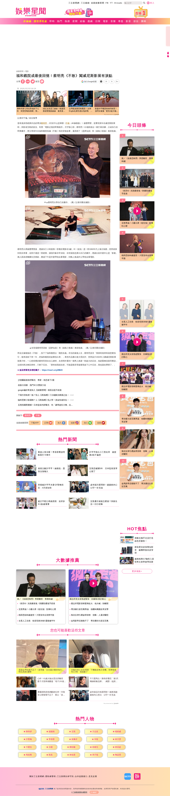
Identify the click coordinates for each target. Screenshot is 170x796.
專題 (121, 21)
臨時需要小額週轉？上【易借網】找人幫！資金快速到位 (42, 400)
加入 (60, 423)
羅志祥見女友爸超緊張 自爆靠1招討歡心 (88, 599)
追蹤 (73, 423)
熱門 (59, 21)
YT (111, 3)
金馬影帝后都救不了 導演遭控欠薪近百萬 (89, 621)
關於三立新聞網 (36, 776)
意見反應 (93, 776)
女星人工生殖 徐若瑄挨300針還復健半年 (37, 621)
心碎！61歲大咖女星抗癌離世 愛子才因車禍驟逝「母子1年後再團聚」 (51, 680)
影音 (128, 21)
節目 (136, 21)
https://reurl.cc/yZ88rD (52, 370)
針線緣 (28, 21)
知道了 (95, 792)
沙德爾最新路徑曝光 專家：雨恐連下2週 (36, 380)
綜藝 (82, 21)
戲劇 (90, 21)
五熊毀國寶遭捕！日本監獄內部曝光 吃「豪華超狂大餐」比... (45, 405)
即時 (52, 21)
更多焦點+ (137, 571)
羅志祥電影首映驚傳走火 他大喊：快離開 (89, 603)
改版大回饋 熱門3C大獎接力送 (32, 385)
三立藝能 (85, 3)
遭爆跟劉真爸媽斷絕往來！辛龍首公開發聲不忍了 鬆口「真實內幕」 (51, 693)
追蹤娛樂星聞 (97, 3)
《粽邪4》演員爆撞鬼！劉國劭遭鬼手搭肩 (37, 603)
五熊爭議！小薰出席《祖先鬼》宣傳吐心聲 (37, 609)
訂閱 (46, 423)
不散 (68, 123)
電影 (105, 21)
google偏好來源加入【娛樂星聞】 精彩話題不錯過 (40, 390)
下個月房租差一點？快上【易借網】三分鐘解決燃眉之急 (42, 395)
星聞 (75, 21)
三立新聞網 (73, 3)
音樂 (113, 21)
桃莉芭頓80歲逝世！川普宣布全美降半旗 (36, 615)
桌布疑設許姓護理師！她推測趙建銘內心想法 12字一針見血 (103, 693)
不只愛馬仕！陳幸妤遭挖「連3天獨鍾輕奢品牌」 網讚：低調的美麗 (104, 680)
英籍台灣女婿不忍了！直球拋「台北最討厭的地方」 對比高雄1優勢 (41, 671)
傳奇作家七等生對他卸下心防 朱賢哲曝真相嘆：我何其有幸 (28, 110)
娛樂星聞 (19, 71)
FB (107, 3)
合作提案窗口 (81, 776)
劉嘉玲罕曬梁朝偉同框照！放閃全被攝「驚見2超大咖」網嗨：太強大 (106, 110)
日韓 (98, 21)
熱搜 (67, 21)
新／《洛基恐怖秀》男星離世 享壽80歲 (35, 599)
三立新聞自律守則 (65, 776)
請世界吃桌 (40, 21)
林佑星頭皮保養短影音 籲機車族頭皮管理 (144, 550)
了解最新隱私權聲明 (80, 792)
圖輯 (143, 21)
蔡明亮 (44, 123)
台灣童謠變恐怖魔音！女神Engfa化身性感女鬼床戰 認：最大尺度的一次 (80, 110)
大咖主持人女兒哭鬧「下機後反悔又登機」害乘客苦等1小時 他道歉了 (93, 671)
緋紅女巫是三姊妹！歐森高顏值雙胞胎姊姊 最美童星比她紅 (54, 110)
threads (118, 3)
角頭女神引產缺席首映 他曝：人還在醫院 (89, 615)
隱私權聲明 (50, 776)
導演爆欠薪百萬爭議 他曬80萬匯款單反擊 (89, 609)
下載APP (35, 423)
